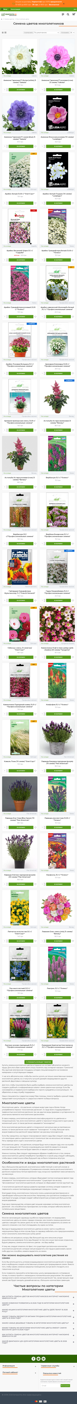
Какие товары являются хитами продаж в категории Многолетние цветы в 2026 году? (36, 1317)
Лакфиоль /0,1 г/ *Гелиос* (57, 875)
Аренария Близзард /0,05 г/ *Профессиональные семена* (57, 365)
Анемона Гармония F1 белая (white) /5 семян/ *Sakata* (20, 81)
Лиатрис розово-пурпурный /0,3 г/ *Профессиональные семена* (20, 1046)
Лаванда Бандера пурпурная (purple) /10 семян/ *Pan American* (57, 762)
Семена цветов (9, 19)
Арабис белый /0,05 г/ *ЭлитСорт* (19, 194)
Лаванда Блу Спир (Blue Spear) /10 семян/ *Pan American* (19, 819)
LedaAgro (70, 132)
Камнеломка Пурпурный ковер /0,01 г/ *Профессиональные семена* (19, 706)
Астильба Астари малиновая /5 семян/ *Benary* (57, 422)
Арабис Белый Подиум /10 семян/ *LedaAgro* (57, 195)
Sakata (34, 76)
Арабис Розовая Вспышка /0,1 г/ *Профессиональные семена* (20, 365)
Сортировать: (28, 32)
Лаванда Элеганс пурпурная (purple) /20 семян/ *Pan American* (19, 876)
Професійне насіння (66, 303)
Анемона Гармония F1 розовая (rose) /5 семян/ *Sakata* (57, 81)
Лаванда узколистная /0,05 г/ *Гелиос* (57, 819)
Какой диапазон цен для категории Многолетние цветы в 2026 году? (34, 1342)
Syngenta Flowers (67, 643)
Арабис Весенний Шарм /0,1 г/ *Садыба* (20, 252)
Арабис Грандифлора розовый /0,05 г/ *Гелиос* (19, 308)
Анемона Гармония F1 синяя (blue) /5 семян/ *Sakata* (19, 138)
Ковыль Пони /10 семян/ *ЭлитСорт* (19, 761)
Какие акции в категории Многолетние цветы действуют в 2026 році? (35, 1310)
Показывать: (65, 32)
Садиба (33, 246)
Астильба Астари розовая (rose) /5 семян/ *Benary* (20, 479)
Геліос (72, 246)
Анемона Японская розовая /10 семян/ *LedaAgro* (57, 138)
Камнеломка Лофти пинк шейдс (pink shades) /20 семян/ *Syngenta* (57, 649)
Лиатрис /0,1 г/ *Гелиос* (57, 988)
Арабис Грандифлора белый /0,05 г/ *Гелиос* (57, 252)
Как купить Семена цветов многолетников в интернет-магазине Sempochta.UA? (35, 1297)
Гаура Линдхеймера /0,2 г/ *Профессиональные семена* (57, 592)
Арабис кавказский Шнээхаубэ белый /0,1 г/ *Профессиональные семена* (57, 308)
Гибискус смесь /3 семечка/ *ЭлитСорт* (20, 649)
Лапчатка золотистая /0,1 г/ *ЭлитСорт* (20, 933)
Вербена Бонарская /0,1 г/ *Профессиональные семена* (57, 535)
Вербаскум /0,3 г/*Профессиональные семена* (19, 535)
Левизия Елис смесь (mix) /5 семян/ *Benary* (57, 933)
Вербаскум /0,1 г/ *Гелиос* (57, 478)
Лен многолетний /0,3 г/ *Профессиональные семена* (20, 989)
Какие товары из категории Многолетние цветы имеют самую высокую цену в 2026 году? (34, 1329)
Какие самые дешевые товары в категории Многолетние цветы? (35, 1323)
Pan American (69, 757)
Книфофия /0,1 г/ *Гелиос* (57, 705)
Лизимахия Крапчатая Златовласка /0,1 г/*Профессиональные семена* (57, 1046)
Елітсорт (33, 189)
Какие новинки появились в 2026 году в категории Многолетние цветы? (35, 1304)
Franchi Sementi (30, 587)
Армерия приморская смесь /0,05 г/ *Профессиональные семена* (19, 422)
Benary (71, 416)
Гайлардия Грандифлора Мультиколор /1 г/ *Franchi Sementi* (19, 592)
